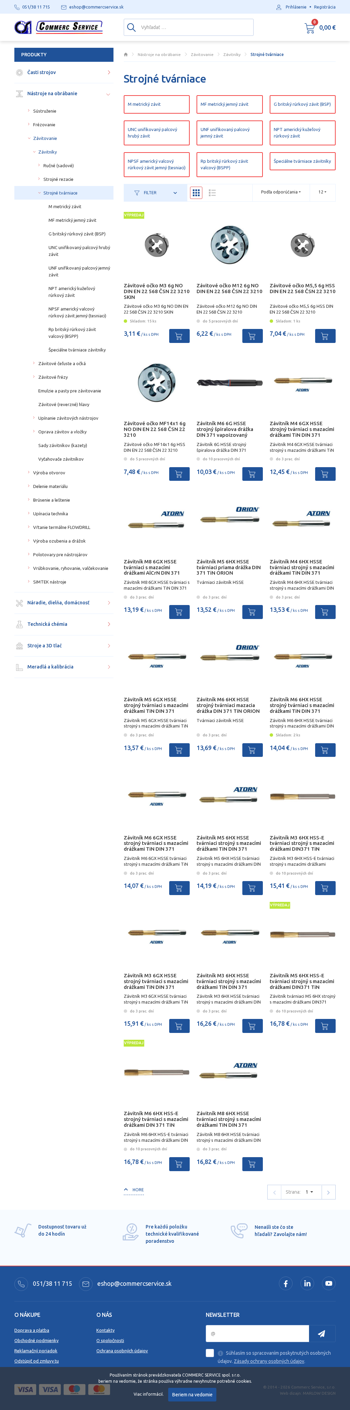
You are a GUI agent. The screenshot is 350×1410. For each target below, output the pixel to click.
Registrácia (325, 7)
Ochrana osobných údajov (122, 1350)
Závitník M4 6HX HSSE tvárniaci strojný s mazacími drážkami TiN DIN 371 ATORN (302, 570)
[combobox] (322, 192)
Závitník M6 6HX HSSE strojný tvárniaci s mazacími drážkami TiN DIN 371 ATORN (302, 707)
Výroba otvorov (49, 472)
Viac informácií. (149, 1394)
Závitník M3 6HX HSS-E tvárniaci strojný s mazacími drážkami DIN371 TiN (302, 843)
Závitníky (47, 151)
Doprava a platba (31, 1330)
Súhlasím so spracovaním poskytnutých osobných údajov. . (274, 1357)
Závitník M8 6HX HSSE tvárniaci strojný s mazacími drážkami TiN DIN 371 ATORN (229, 1121)
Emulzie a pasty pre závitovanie (69, 390)
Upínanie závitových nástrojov (68, 418)
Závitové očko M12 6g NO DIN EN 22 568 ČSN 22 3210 (229, 288)
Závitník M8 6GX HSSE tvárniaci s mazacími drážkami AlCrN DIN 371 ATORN (152, 570)
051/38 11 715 (51, 1283)
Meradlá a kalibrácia (49, 667)
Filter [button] (150, 192)
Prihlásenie (296, 7)
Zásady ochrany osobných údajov (269, 1361)
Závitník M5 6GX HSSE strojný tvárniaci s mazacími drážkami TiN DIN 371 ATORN (156, 707)
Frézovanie (44, 124)
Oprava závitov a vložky (62, 431)
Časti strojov (41, 72)
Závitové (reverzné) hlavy (63, 404)
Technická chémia (46, 624)
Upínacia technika (50, 513)
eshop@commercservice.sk (134, 1283)
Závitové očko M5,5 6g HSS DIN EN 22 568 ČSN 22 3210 (303, 288)
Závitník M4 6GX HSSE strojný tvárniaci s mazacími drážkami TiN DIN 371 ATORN (302, 431)
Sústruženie (44, 111)
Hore (138, 1190)
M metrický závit (144, 104)
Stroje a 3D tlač (44, 645)
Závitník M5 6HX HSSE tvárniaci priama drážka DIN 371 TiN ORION (229, 567)
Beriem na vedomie (192, 1394)
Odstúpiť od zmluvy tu (36, 1360)
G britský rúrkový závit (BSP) (302, 104)
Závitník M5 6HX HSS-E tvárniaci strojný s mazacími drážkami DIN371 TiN (302, 981)
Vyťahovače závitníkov (61, 459)
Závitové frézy (53, 377)
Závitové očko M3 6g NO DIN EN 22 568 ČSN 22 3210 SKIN (157, 291)
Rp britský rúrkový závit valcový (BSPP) (224, 164)
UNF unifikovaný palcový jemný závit (225, 132)
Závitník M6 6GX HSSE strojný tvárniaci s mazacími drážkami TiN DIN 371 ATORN (156, 846)
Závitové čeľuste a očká (62, 363)
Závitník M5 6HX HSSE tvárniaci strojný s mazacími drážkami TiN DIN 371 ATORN (229, 846)
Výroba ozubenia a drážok (59, 540)
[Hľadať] (131, 26)
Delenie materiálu (50, 486)
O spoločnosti (110, 1340)
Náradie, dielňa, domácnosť (58, 602)
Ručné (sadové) (58, 165)
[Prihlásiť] (322, 1333)
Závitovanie (45, 138)
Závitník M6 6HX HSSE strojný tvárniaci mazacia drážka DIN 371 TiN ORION (228, 705)
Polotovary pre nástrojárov (60, 554)
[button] (320, 27)
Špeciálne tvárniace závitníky (302, 161)
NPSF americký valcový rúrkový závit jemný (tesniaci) (157, 164)
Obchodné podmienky (36, 1340)
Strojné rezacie (58, 179)
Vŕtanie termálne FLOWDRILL (61, 527)
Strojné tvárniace (60, 192)
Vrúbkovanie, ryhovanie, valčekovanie (70, 568)
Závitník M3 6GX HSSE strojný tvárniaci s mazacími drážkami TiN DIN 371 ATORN (156, 984)
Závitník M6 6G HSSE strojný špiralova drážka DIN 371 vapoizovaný (225, 429)
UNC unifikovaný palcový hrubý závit (152, 132)
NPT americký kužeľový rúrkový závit (297, 132)
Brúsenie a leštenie (51, 500)
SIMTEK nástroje (49, 581)
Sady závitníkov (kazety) (62, 445)
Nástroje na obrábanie (51, 93)
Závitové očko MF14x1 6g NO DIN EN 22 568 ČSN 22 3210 (155, 429)
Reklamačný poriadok (35, 1350)
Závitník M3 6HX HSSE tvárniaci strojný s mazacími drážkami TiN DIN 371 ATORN (229, 984)
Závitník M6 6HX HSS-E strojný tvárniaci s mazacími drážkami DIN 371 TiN (156, 1119)
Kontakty (105, 1330)
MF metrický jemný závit (224, 104)
